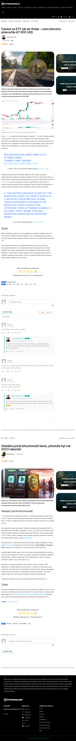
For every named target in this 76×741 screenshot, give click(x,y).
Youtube (27, 726)
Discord (26, 709)
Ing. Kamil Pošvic (11, 37)
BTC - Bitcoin (34, 21)
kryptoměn (4, 182)
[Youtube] (69, 17)
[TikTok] (64, 17)
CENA (18, 284)
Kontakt (6, 714)
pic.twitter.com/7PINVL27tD (20, 163)
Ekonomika (18, 21)
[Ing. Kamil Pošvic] (3, 37)
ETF (36, 136)
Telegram (27, 717)
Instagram (27, 714)
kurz (31, 284)
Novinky (11, 21)
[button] (73, 17)
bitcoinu (7, 136)
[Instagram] (58, 17)
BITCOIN (9, 284)
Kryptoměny (26, 21)
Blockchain (4, 21)
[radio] (20, 272)
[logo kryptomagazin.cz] (10, 3)
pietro (23, 398)
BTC (14, 284)
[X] (66, 17)
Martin (23, 341)
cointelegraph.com (11, 282)
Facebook (27, 712)
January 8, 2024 (38, 222)
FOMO (26, 284)
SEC (35, 284)
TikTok (26, 720)
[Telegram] (61, 17)
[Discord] (53, 17)
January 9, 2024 (43, 169)
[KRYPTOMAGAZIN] (13, 700)
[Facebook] (55, 17)
